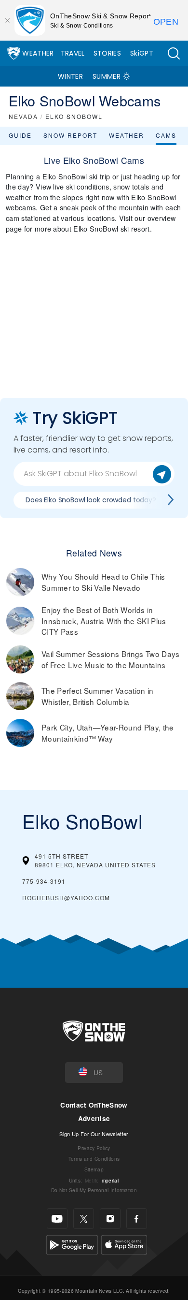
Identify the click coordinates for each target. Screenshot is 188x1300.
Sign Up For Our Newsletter (93, 1134)
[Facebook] (136, 1218)
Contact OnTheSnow (93, 1105)
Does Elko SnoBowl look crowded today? (91, 500)
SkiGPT (141, 53)
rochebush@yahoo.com (66, 897)
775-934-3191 (44, 881)
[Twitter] (83, 1218)
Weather (38, 53)
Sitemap (94, 1169)
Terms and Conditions (94, 1158)
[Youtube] (57, 1218)
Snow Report (70, 135)
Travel (73, 53)
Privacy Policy (94, 1148)
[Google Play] (72, 1244)
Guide (20, 135)
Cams (166, 135)
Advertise (94, 1118)
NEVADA (23, 116)
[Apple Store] (124, 1244)
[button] (173, 53)
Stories (107, 53)
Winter (70, 76)
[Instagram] (110, 1218)
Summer (107, 76)
